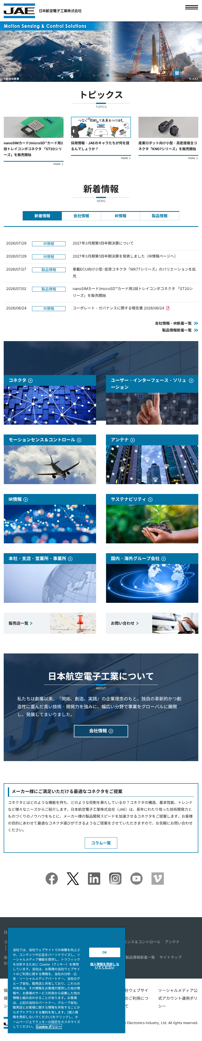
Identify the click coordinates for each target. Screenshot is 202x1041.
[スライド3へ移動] (104, 75)
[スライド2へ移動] (99, 75)
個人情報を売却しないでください (104, 965)
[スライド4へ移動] (108, 75)
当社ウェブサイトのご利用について (134, 998)
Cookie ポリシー (48, 1026)
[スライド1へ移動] (94, 75)
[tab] (42, 215)
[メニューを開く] (191, 10)
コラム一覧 (101, 842)
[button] (8, 51)
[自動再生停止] (177, 73)
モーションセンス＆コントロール (132, 942)
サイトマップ (170, 957)
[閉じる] (116, 937)
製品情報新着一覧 (140, 957)
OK (104, 952)
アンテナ (172, 942)
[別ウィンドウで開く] (52, 875)
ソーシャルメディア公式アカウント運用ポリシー (178, 998)
